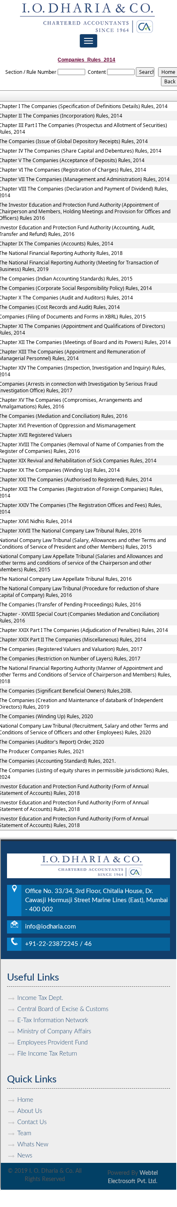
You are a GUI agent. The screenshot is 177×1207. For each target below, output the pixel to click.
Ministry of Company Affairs (54, 1031)
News (24, 1156)
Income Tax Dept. (40, 998)
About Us (29, 1111)
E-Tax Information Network (52, 1020)
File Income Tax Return (47, 1054)
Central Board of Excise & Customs (62, 1009)
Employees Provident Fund (52, 1043)
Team (24, 1133)
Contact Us (32, 1122)
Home (25, 1100)
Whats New (32, 1144)
